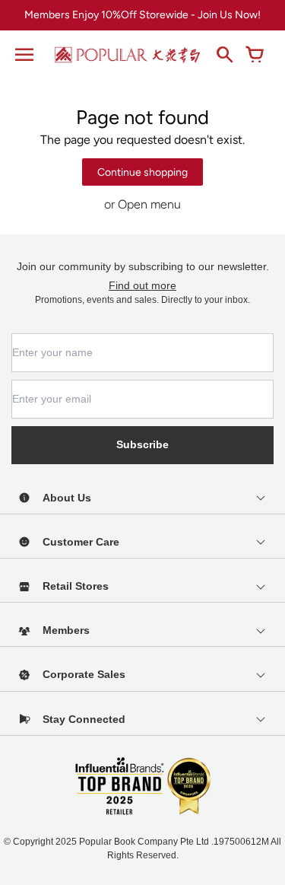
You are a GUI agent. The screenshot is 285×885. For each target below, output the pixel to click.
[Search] (224, 55)
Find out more (142, 285)
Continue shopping (142, 172)
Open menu (149, 204)
